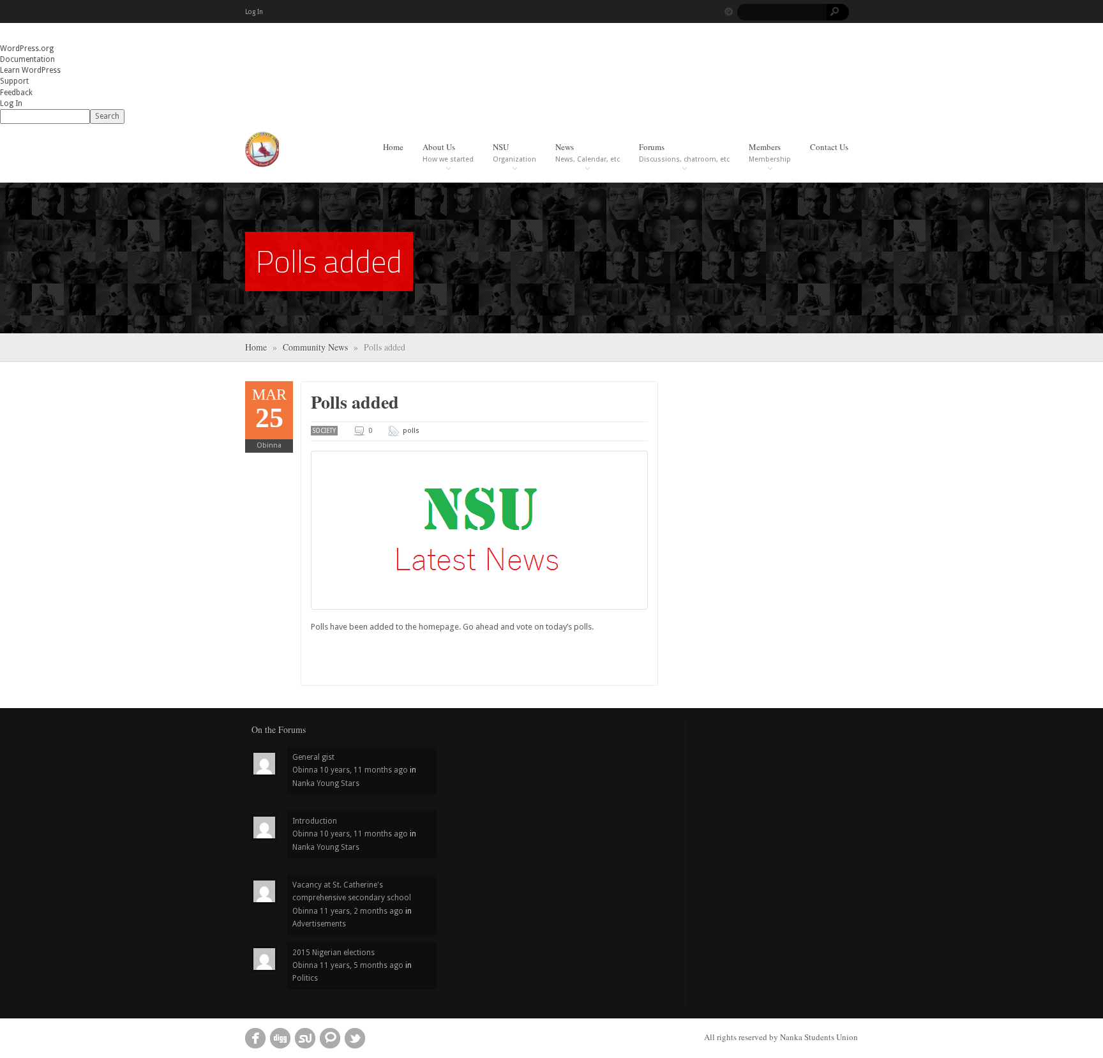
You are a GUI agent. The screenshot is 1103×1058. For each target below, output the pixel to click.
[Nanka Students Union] (262, 148)
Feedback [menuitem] (16, 92)
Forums (684, 152)
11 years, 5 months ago (361, 965)
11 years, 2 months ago (361, 911)
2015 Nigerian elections (333, 952)
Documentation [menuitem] (27, 59)
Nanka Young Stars (325, 783)
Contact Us (829, 147)
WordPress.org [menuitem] (27, 48)
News (587, 152)
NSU (514, 152)
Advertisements (319, 923)
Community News (315, 347)
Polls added (355, 402)
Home (393, 147)
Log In (254, 11)
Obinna (269, 445)
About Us (448, 152)
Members (770, 152)
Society (324, 430)
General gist (313, 757)
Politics (305, 978)
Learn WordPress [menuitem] (30, 70)
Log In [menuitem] (11, 103)
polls (411, 431)
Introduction (314, 821)
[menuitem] (551, 116)
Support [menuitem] (14, 81)
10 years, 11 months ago (364, 770)
